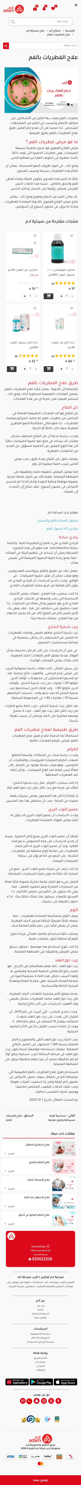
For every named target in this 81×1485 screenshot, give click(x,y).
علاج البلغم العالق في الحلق (34, 1215)
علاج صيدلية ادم (35, 31)
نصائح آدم (55, 31)
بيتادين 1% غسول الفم (62, 529)
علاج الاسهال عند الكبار (37, 1197)
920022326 (41, 1259)
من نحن (40, 1306)
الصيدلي (40, 1366)
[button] (46, 9)
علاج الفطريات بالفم (59, 35)
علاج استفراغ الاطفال (37, 1145)
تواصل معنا (40, 1480)
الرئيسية (70, 31)
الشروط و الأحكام (40, 1338)
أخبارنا (40, 1310)
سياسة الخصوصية (40, 1334)
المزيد (11, 1154)
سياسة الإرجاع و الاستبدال (40, 1342)
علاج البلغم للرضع (39, 1162)
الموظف (40, 1370)
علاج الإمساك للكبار (39, 1180)
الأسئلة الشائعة (40, 1314)
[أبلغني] (35, 242)
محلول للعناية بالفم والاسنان (57, 521)
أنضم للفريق (40, 1358)
